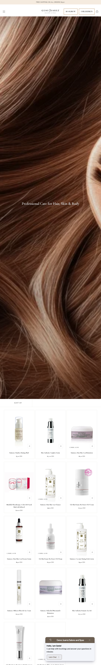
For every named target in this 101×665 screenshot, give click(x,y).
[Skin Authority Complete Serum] (50, 430)
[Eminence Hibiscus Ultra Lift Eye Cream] (19, 588)
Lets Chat (53, 657)
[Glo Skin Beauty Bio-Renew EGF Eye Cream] (19, 642)
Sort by (18, 403)
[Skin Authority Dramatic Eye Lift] (81, 588)
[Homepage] (50, 11)
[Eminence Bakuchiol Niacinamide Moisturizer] (50, 588)
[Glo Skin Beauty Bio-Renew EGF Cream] (81, 482)
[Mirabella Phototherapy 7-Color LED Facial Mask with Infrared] (19, 482)
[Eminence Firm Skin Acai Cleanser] (50, 482)
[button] (3, 11)
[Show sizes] (29, 446)
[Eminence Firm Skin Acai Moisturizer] (81, 430)
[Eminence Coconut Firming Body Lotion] (81, 536)
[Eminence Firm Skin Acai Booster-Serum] (19, 536)
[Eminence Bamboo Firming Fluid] (19, 430)
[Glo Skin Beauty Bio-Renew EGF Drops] (50, 536)
